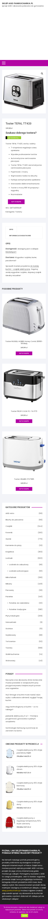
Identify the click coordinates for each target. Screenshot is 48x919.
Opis (11, 229)
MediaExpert (11, 252)
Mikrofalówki (11, 577)
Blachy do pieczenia (14, 519)
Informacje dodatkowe (20, 235)
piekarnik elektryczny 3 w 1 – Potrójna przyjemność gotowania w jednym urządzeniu (22, 719)
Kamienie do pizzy (14, 545)
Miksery (9, 584)
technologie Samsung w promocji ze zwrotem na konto (22, 729)
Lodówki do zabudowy (18, 564)
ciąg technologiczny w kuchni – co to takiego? (22, 708)
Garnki (8, 539)
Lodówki (9, 558)
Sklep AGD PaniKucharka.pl (17, 3)
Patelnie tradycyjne (17, 609)
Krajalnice (10, 551)
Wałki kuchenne (12, 654)
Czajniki (9, 526)
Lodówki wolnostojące (18, 571)
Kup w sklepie (16, 202)
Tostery (18, 212)
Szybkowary (11, 635)
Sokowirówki (11, 622)
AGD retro (10, 513)
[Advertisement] (24, 32)
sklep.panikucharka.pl (11, 890)
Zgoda (24, 915)
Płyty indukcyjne (12, 616)
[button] (42, 73)
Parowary (10, 590)
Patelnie (9, 596)
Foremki (9, 532)
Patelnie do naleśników (19, 603)
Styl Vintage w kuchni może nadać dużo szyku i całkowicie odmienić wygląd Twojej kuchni (24, 697)
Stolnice (9, 628)
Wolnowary (10, 660)
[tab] (11, 229)
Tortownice (11, 641)
